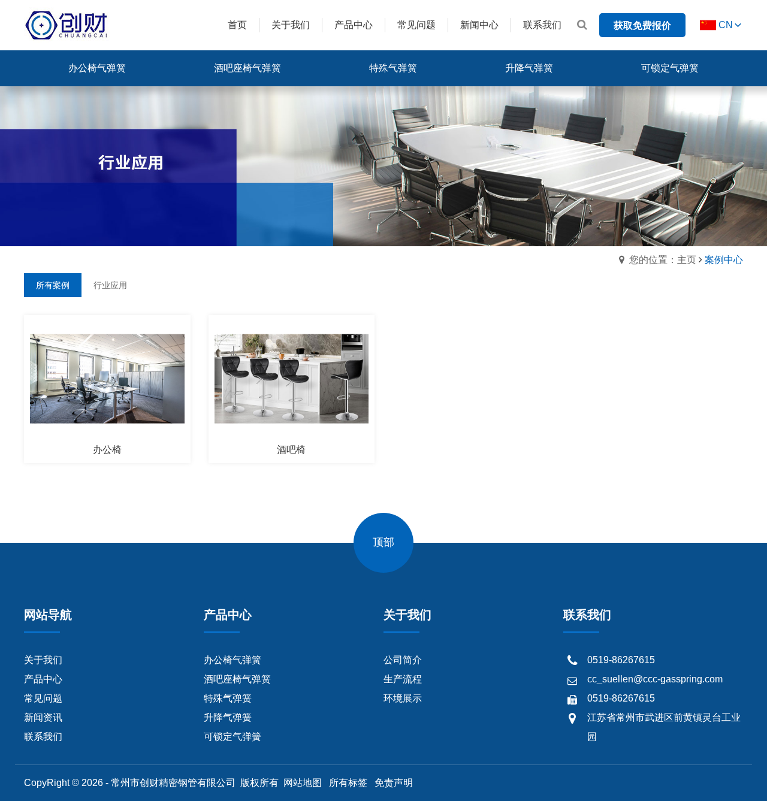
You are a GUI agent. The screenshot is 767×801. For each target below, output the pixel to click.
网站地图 (302, 783)
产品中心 (43, 679)
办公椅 (107, 450)
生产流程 (403, 679)
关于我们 (43, 660)
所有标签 (348, 783)
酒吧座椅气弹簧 (237, 679)
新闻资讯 (43, 717)
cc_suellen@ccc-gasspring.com (655, 679)
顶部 (383, 542)
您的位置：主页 (662, 260)
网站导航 (48, 614)
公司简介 (403, 660)
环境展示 (403, 698)
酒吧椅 (291, 450)
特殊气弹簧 (228, 698)
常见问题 (43, 698)
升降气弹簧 (228, 717)
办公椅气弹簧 (232, 660)
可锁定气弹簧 (232, 737)
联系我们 (43, 737)
